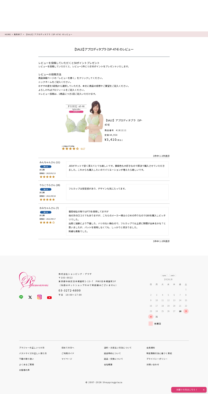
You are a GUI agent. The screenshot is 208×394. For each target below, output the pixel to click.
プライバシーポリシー (157, 358)
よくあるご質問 (26, 364)
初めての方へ (68, 347)
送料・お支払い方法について (118, 347)
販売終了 (18, 34)
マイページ (67, 358)
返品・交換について (113, 358)
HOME (8, 34)
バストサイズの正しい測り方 (33, 353)
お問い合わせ (152, 364)
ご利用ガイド (68, 353)
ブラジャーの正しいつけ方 (32, 347)
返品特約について (112, 353)
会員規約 (150, 347)
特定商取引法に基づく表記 (159, 353)
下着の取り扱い (26, 358)
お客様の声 (24, 370)
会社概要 (108, 364)
